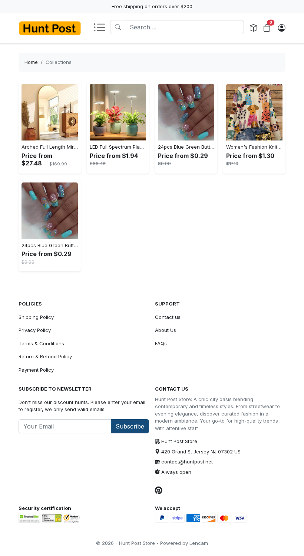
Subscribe (130, 426)
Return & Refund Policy (45, 356)
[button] (101, 28)
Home (31, 62)
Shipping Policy (36, 317)
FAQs (161, 343)
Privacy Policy (35, 330)
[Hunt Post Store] (50, 28)
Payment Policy (36, 370)
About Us (165, 330)
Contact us (168, 317)
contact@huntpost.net (187, 462)
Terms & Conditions (41, 343)
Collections (59, 62)
